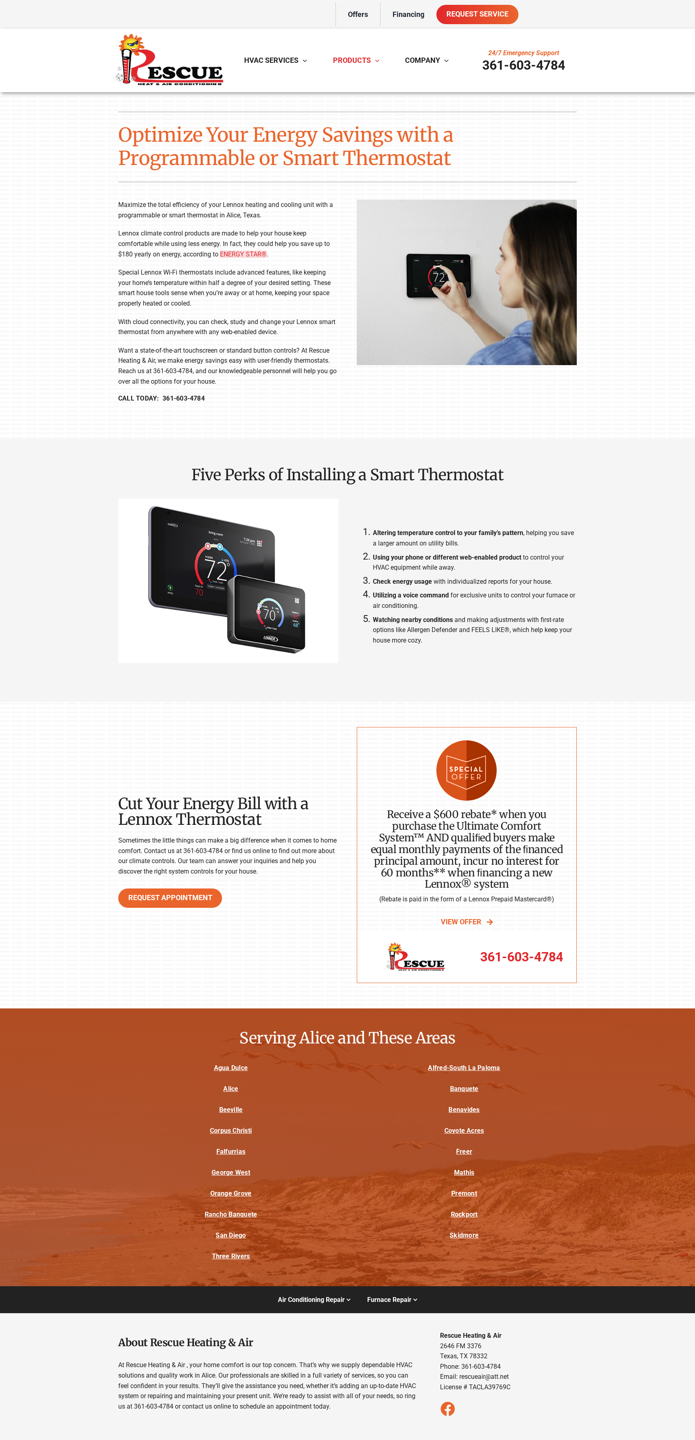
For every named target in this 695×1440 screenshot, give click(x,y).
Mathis (464, 1172)
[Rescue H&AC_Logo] (168, 35)
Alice (230, 1089)
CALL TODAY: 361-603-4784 (161, 398)
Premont (464, 1193)
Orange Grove (231, 1193)
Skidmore (464, 1235)
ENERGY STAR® (243, 254)
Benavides (463, 1110)
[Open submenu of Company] (448, 60)
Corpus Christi (231, 1130)
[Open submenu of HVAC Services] (306, 60)
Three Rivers (231, 1256)
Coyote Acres (464, 1130)
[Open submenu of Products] (379, 60)
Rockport (464, 1214)
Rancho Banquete (231, 1214)
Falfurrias (230, 1151)
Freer (464, 1151)
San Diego (231, 1235)
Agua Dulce (231, 1068)
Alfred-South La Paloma (464, 1068)
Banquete (464, 1089)
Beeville (231, 1110)
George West (231, 1172)
